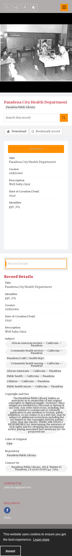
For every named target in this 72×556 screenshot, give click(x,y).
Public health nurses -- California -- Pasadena (35, 387)
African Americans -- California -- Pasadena (34, 371)
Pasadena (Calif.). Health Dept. (25, 358)
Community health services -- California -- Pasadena (37, 352)
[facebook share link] (7, 510)
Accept (10, 550)
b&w (9, 444)
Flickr (7, 518)
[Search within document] (64, 118)
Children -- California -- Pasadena (28, 382)
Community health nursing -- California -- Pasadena (36, 365)
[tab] (36, 149)
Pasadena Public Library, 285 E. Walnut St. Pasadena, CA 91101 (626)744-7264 (36, 468)
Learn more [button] (41, 539)
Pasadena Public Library (20, 107)
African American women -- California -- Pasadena (37, 344)
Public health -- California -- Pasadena (30, 376)
